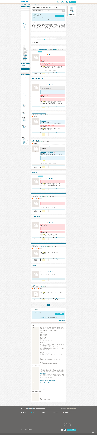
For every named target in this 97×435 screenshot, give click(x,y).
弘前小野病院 (37, 78)
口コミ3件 (52, 84)
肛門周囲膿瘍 (46, 380)
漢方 (23, 138)
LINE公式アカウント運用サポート (67, 424)
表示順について (63, 39)
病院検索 (29, 4)
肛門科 (32, 4)
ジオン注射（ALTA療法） (43, 373)
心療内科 (24, 127)
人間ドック (24, 143)
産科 (23, 118)
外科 (23, 93)
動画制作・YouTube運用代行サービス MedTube (69, 425)
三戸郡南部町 (25, 58)
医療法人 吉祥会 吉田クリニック (39, 113)
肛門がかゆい (45, 382)
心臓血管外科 (24, 95)
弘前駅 (46, 49)
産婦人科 (24, 120)
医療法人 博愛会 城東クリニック (39, 195)
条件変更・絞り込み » (59, 313)
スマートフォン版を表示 (71, 429)
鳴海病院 (34, 47)
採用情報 (26, 429)
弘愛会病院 (34, 172)
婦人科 (23, 119)
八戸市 (24, 24)
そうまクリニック (36, 216)
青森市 (24, 23)
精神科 (23, 126)
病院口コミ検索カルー (24, 4)
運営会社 (22, 429)
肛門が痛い (48, 382)
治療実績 (54, 49)
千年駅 (39, 141)
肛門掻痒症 (42, 380)
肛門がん (50, 380)
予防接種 (24, 141)
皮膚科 (23, 105)
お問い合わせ (30, 429)
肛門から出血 (41, 382)
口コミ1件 (52, 178)
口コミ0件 (51, 271)
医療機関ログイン (71, 408)
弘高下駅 (43, 49)
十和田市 (24, 27)
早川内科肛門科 (35, 140)
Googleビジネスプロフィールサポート (68, 423)
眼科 (23, 113)
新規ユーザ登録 (62, 2)
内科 (23, 77)
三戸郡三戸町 (25, 55)
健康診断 (24, 142)
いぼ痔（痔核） (53, 380)
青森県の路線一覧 (24, 65)
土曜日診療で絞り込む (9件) (43, 317)
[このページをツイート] (65, 430)
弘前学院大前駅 (40, 246)
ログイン (67, 2)
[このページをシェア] (62, 430)
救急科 (23, 139)
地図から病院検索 (62, 320)
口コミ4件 (52, 54)
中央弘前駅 (40, 49)
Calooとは (58, 2)
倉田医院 (34, 285)
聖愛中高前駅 (44, 246)
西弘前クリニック (36, 245)
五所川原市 (25, 26)
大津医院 (34, 265)
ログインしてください (71, 11)
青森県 (35, 4)
